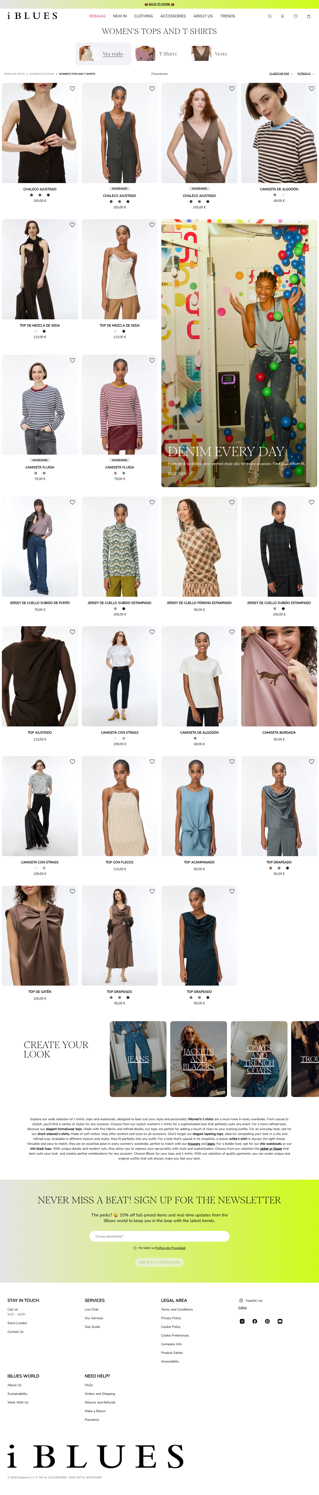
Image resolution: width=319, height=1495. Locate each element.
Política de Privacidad (170, 1248)
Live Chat (91, 1309)
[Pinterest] (267, 1321)
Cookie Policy (171, 1327)
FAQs (89, 1385)
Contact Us (15, 1331)
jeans (211, 1144)
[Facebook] (255, 1321)
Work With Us (17, 1402)
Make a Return (95, 1411)
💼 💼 (159, 4)
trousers (194, 1144)
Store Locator (17, 1323)
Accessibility (170, 1361)
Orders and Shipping (100, 1394)
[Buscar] (269, 16)
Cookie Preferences (175, 1335)
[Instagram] (242, 1321)
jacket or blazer (271, 1148)
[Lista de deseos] (295, 16)
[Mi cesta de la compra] (309, 16)
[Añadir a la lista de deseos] (72, 88)
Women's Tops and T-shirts (77, 74)
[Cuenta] (282, 16)
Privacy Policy (171, 1318)
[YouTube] (280, 1321)
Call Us (12, 1309)
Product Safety (172, 1353)
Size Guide (92, 1327)
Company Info (171, 1344)
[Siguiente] (69, 133)
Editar (242, 1307)
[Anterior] (10, 133)
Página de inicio (14, 74)
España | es (254, 1300)
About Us (14, 1385)
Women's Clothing (41, 74)
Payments (92, 1420)
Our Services (94, 1318)
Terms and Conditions (177, 1309)
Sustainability (17, 1394)
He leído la (161, 1248)
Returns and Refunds (100, 1402)
